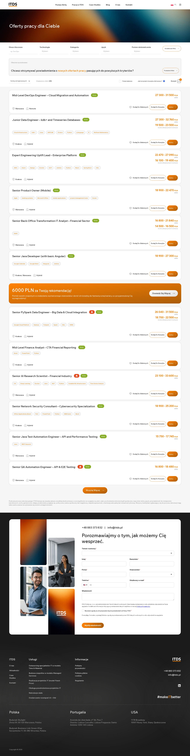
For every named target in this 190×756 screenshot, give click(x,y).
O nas (117, 5)
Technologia (45, 47)
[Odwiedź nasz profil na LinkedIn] (180, 5)
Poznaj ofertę (61, 5)
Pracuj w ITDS (78, 5)
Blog (108, 5)
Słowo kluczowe (16, 47)
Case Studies (94, 5)
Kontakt (129, 5)
